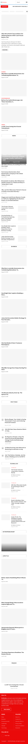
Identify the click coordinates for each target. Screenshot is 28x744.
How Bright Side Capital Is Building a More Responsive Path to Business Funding (8, 228)
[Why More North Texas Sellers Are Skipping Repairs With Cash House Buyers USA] (14, 23)
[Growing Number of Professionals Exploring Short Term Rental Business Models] (22, 218)
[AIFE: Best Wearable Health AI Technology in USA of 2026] (5, 485)
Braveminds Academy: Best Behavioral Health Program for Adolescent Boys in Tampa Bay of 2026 (12, 182)
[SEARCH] (23, 2)
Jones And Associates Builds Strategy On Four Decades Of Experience (8, 238)
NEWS (3, 714)
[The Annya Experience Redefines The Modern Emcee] (14, 645)
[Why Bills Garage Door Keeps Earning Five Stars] (14, 360)
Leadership (4, 723)
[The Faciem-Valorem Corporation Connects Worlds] (22, 209)
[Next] (11, 6)
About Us (17, 717)
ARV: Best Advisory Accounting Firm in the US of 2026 (13, 165)
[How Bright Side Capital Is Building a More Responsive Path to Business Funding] (22, 228)
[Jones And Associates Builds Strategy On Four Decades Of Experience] (22, 239)
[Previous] (9, 6)
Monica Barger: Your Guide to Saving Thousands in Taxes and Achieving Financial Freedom (15, 421)
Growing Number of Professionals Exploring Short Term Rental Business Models (7, 218)
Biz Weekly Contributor (15, 475)
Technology (4, 727)
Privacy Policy (18, 723)
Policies (18, 714)
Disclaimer (17, 727)
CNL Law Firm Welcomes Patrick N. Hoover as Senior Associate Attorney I (13, 190)
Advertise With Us (19, 721)
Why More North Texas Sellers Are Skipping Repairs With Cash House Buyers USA (12, 35)
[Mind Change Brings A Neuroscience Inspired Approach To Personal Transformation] (14, 595)
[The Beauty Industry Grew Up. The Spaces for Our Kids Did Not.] (14, 385)
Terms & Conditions (19, 725)
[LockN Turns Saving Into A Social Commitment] (14, 118)
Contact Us (17, 719)
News (2, 717)
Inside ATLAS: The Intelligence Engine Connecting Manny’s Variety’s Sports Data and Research (18, 520)
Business (3, 719)
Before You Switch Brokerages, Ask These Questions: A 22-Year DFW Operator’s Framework (13, 546)
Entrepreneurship (5, 721)
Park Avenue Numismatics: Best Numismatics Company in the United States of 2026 (12, 173)
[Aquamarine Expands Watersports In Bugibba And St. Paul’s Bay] (14, 620)
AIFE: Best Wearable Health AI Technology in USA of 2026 (18, 486)
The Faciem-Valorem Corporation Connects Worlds (7, 208)
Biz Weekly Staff (6, 162)
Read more (5, 49)
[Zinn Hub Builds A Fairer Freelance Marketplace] (14, 335)
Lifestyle (3, 725)
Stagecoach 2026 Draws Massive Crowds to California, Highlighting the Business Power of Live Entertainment (13, 199)
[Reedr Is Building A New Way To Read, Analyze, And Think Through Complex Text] (5, 500)
